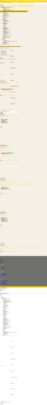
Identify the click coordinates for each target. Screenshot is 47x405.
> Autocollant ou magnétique (6, 305)
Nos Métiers (2, 335)
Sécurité (3, 330)
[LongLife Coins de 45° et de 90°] (9, 242)
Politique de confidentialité (3, 287)
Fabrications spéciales (5, 325)
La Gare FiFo (4, 329)
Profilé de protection (5, 331)
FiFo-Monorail (4, 328)
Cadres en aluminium (5, 312)
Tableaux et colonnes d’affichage (5, 283)
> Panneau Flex (4, 306)
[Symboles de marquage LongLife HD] (9, 177)
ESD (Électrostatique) (4, 319)
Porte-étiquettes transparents (6, 302)
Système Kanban (3, 273)
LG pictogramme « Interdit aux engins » (3, 212)
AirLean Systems (3, 284)
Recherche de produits (3, 402)
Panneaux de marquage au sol (6, 308)
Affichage (2, 266)
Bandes (4, 307)
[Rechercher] (0, 294)
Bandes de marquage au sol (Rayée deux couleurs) (4, 145)
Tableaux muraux (5, 324)
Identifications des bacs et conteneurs (7, 7)
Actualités (2, 296)
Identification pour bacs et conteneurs (6, 320)
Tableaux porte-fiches (4, 282)
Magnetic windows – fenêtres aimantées (7, 327)
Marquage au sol (4, 321)
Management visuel (3, 274)
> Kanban (4, 315)
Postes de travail (4, 334)
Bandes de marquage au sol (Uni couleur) (3, 81)
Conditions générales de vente (4, 288)
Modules (4, 310)
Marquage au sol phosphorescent (6, 332)
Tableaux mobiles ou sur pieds (6, 323)
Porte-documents (4, 8)
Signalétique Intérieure (4, 268)
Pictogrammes (4, 309)
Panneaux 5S (4, 313)
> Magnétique (4, 12)
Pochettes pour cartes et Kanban (6, 9)
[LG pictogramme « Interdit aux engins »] (9, 210)
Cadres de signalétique (5, 311)
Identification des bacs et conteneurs (5, 280)
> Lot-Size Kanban (5, 316)
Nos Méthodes (2, 365)
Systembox (4, 317)
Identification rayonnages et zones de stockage (8, 10)
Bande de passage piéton (5, 333)
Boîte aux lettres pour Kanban (6, 318)
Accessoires (4, 326)
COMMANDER (1, 58)
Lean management (3, 275)
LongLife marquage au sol (4, 281)
